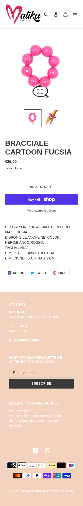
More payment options (41, 210)
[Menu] (75, 14)
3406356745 (18, 331)
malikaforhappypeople (34, 491)
